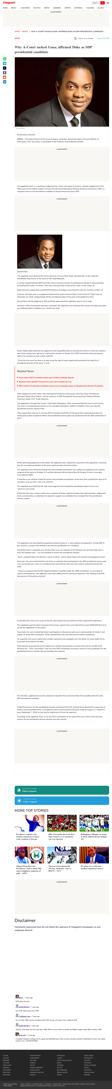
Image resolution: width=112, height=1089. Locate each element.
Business (57, 8)
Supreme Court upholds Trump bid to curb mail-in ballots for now (45, 382)
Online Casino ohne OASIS (71, 1084)
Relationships (62, 1070)
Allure (5, 1055)
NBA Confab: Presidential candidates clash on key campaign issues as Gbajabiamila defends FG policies (61, 386)
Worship (87, 1075)
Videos (86, 1067)
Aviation (6, 1058)
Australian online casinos (43, 1086)
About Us (28, 1084)
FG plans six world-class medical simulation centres (92, 867)
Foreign (33, 1063)
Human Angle (35, 1070)
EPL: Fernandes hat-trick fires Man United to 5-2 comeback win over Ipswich (61, 836)
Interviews (61, 1055)
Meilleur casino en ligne (87, 1084)
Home (5, 8)
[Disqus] (62, 965)
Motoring (60, 1065)
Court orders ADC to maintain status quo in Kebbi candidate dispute (46, 377)
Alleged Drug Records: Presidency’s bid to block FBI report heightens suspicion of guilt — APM (28, 869)
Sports (68, 8)
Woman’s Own (89, 1072)
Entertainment (35, 1055)
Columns (90, 8)
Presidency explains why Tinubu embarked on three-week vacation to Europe (28, 836)
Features (33, 1060)
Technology (88, 1058)
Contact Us (48, 1084)
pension (33, 1075)
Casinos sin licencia (59, 1086)
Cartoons (87, 1063)
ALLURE (101, 8)
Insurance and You (37, 1072)
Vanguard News (9, 3)
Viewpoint (87, 1070)
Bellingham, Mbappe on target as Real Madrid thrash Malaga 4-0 (94, 836)
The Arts (87, 1060)
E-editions (25, 8)
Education (6, 1072)
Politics (36, 8)
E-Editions (6, 1075)
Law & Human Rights (64, 1060)
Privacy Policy (57, 1084)
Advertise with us (38, 1084)
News (13, 8)
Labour (59, 1058)
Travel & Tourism (90, 1065)
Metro (47, 8)
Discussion (7, 1070)
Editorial (78, 8)
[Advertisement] (62, 164)
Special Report (62, 1072)
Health (32, 1065)
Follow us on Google (85, 38)
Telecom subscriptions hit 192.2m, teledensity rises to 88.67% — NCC (59, 868)
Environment (34, 1058)
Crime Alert (7, 1065)
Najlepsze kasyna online (27, 1086)
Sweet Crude (88, 1055)
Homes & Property (36, 1067)
